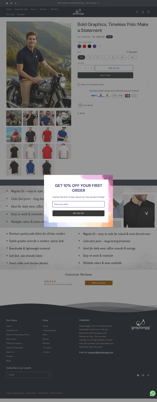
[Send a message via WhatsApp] (153, 393)
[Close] (110, 177)
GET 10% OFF (78, 213)
